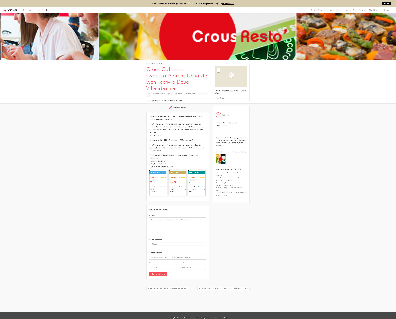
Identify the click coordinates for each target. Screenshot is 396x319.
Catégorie (149, 63)
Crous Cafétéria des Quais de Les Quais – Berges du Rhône (168, 288)
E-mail (181, 263)
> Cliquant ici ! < (228, 3)
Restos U (158, 63)
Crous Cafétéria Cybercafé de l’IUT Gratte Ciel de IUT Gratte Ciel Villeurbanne (222, 288)
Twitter (189, 318)
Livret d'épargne (156, 172)
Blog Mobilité (374, 10)
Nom (151, 263)
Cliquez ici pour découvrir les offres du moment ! (166, 101)
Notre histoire (223, 318)
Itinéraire (220, 98)
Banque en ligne (194, 172)
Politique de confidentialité (209, 318)
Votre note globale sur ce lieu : (159, 239)
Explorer (387, 10)
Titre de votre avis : (156, 253)
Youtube (196, 318)
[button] (232, 75)
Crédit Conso (174, 172)
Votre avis (152, 215)
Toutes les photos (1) (239, 152)
